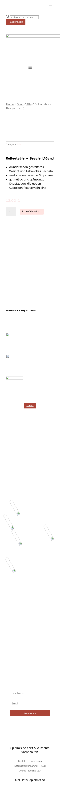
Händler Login (16, 21)
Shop (20, 104)
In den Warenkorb (31, 211)
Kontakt (22, 761)
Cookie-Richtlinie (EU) (30, 771)
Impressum (36, 761)
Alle (29, 104)
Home (10, 104)
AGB (43, 766)
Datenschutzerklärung (26, 766)
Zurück (30, 405)
